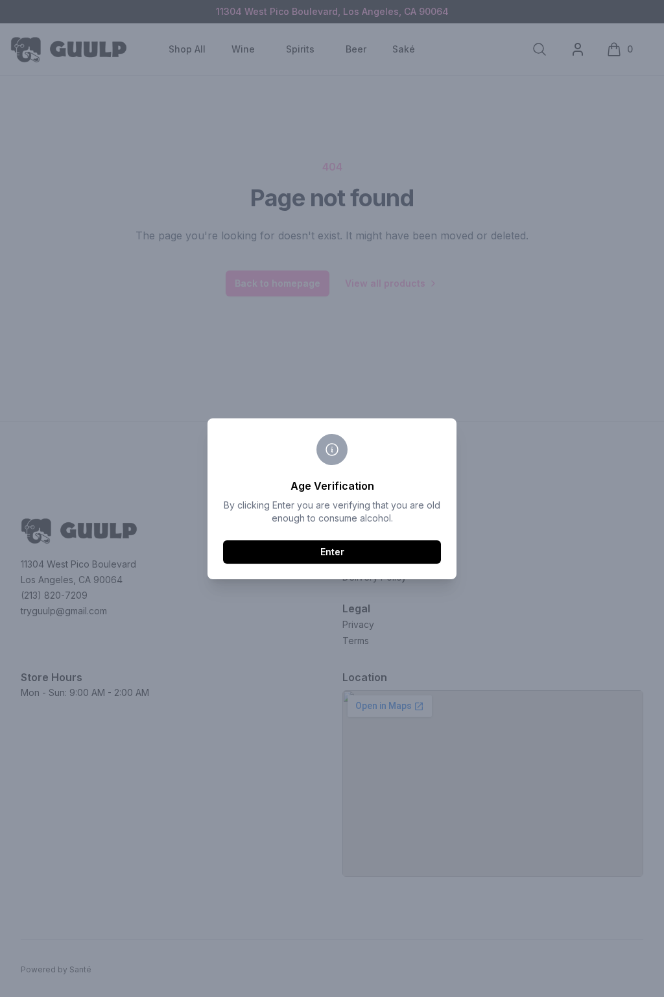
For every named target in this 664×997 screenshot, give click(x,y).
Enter (332, 551)
